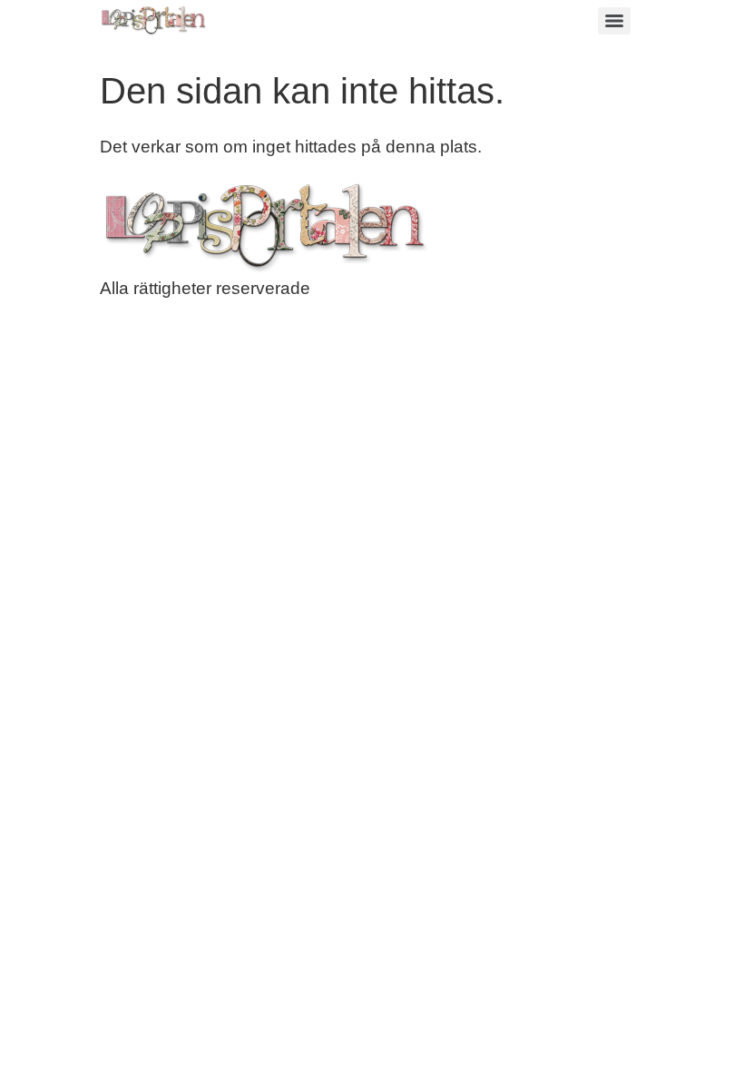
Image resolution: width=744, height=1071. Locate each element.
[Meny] (614, 20)
